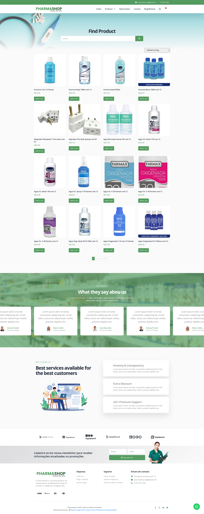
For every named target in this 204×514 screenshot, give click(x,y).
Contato (137, 9)
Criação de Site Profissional (94, 510)
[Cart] (165, 9)
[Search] (139, 38)
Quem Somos (124, 9)
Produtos (109, 9)
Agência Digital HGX (78, 510)
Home (98, 9)
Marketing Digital (110, 510)
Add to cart (39, 99)
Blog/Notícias (149, 9)
